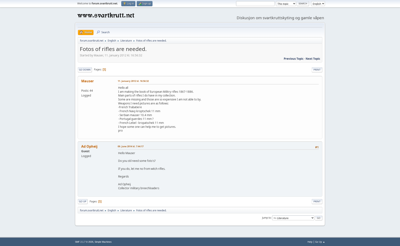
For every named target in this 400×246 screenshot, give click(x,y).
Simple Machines (103, 242)
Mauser (87, 81)
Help (310, 241)
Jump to (266, 217)
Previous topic (294, 59)
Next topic (313, 59)
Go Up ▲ (320, 241)
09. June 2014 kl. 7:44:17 (131, 146)
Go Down (85, 69)
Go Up (82, 201)
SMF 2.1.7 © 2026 (84, 242)
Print (317, 69)
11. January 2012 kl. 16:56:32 (133, 80)
